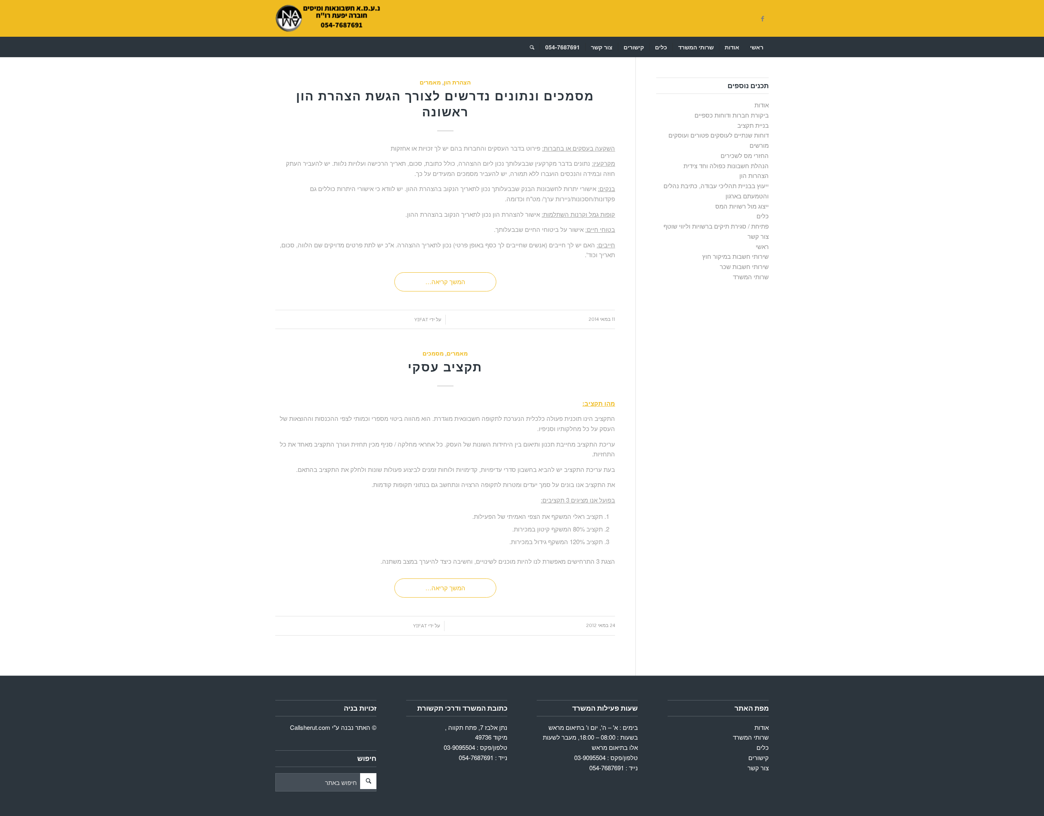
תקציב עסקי (445, 366)
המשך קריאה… (445, 281)
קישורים (758, 757)
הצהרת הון (457, 82)
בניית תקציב (753, 125)
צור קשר (758, 236)
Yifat (421, 319)
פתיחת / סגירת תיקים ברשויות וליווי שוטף (716, 226)
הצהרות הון (754, 175)
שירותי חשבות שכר (744, 266)
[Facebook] (762, 18)
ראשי (762, 246)
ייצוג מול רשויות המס (742, 206)
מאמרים (430, 82)
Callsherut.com (310, 727)
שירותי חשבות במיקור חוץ (735, 256)
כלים (762, 215)
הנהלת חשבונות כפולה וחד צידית (726, 165)
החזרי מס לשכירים (745, 155)
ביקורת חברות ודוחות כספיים (732, 115)
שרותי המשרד (751, 276)
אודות (761, 104)
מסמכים (433, 353)
